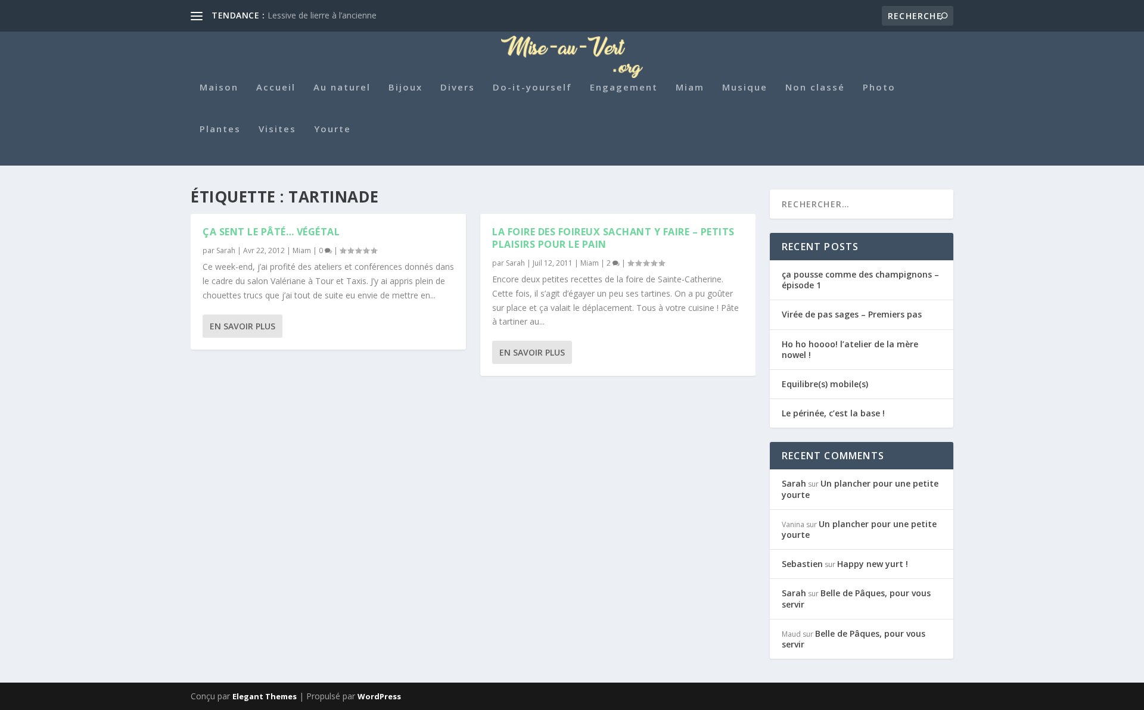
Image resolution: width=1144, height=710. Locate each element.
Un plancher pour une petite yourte (860, 489)
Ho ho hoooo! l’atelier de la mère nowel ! (850, 349)
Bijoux (405, 87)
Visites (277, 129)
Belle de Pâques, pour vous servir (856, 598)
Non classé (815, 87)
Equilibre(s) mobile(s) (825, 384)
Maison (219, 87)
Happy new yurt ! (872, 563)
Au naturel (342, 87)
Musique (744, 87)
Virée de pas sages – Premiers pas (852, 314)
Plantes (220, 129)
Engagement (624, 87)
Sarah (225, 250)
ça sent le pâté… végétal (271, 231)
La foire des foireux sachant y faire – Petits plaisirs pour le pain (613, 238)
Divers (457, 87)
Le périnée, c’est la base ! (833, 413)
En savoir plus (242, 326)
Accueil (276, 87)
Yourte (332, 129)
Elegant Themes (264, 696)
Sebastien (802, 563)
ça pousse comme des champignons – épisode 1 (860, 280)
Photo (879, 87)
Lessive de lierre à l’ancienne (322, 15)
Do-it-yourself (532, 87)
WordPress (379, 696)
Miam (690, 87)
